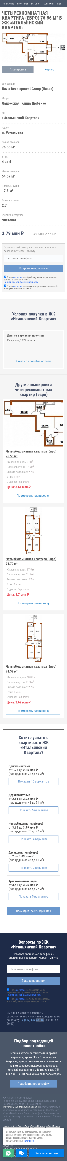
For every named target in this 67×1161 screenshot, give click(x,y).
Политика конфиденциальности (20, 1148)
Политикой (29, 1141)
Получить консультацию (33, 268)
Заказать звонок (33, 981)
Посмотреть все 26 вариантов (33, 911)
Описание (9, 3)
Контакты (49, 3)
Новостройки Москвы (48, 1126)
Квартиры (22, 3)
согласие (18, 277)
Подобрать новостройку (33, 1083)
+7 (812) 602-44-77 (32, 1020)
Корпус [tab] (49, 69)
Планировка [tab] (17, 69)
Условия (35, 3)
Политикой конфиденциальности (21, 282)
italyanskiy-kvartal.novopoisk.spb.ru (21, 1106)
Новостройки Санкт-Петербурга (20, 1126)
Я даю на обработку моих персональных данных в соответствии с (27, 992)
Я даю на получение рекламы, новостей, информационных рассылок (31, 287)
